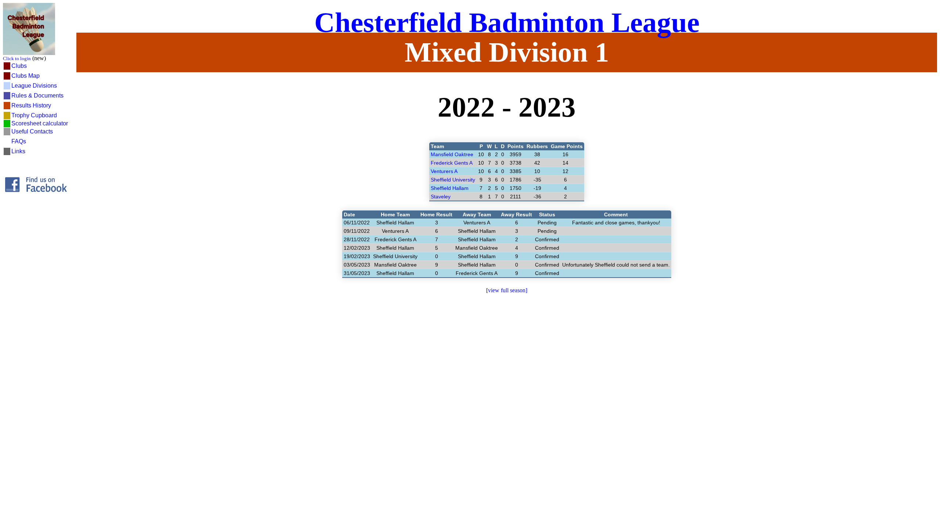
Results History (31, 105)
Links (18, 151)
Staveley (441, 196)
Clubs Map (25, 76)
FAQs (18, 141)
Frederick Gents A (452, 163)
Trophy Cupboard (34, 115)
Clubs (19, 66)
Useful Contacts (32, 131)
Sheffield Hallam (450, 188)
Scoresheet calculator (39, 123)
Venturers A (444, 171)
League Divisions (34, 85)
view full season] (507, 290)
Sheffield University (453, 180)
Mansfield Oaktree (452, 154)
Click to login (17, 58)
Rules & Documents (37, 95)
